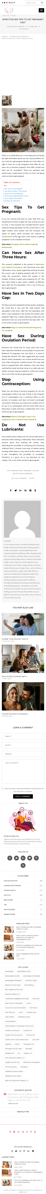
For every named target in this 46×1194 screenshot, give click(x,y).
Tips (5, 905)
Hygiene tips (27, 1030)
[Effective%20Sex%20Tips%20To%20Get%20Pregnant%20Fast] (10, 490)
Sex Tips (36, 470)
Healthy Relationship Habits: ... (15, 676)
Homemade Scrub (24, 1017)
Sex (19, 1053)
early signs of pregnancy (14, 1003)
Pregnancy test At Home (13, 1049)
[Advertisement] (23, 66)
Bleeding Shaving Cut (12, 994)
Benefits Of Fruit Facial (13, 985)
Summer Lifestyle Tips (12, 1062)
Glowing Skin (31, 1012)
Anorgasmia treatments (13, 980)
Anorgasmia (9, 971)
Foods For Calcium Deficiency (15, 1008)
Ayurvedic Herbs (31, 980)
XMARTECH (23, 1192)
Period (17, 1044)
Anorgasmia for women (31, 976)
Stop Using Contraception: (14, 198)
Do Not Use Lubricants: (12, 201)
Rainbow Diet (9, 1053)
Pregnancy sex (16, 470)
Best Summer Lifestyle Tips (14, 990)
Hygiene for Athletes (12, 1030)
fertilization (7, 236)
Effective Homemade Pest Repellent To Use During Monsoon (29, 946)
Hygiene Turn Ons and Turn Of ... (16, 639)
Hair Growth (9, 1017)
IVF (39, 279)
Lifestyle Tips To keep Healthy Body (16, 1040)
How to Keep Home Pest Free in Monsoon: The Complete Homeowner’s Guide (27, 937)
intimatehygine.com (11, 836)
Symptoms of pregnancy (31, 1062)
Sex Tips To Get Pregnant (22, 473)
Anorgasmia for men (12, 976)
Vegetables (24, 1067)
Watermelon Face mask (13, 1076)
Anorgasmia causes (24, 971)
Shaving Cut (28, 1053)
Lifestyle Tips (30, 1035)
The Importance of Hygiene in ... (15, 714)
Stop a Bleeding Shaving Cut (15, 1058)
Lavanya (25, 29)
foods (28, 1003)
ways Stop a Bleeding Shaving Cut (16, 1080)
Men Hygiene (8, 900)
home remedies (10, 1021)
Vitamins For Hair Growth (14, 1071)
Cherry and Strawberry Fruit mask (17, 999)
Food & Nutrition (10, 881)
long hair (35, 1040)
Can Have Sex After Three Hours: (16, 191)
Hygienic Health (10, 890)
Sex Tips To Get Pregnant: (13, 189)
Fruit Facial (33, 1008)
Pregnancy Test (28, 1044)
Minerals (8, 1044)
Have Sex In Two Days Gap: (14, 194)
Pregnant (27, 470)
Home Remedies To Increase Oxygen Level (19, 1026)
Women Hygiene (9, 914)
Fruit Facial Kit (10, 1012)
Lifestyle (7, 895)
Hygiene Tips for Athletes (13, 1035)
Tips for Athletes (11, 1067)
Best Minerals (29, 985)
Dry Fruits (36, 999)
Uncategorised (9, 909)
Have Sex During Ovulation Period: (16, 196)
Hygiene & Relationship (16, 26)
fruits (21, 1012)
